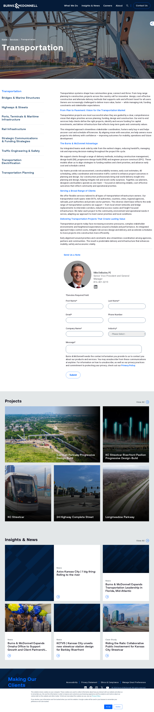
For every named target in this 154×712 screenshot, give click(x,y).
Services (14, 39)
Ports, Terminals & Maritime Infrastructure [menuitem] (20, 118)
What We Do (71, 5)
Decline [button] (118, 707)
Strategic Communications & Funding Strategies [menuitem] (20, 140)
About (119, 5)
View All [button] (141, 402)
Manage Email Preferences (134, 682)
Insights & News (91, 5)
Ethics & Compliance (110, 682)
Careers (107, 5)
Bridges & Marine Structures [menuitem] (21, 97)
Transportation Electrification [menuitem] (12, 161)
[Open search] (127, 6)
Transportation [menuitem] (12, 91)
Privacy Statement (89, 682)
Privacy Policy (96, 696)
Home (4, 39)
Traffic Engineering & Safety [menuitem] (21, 150)
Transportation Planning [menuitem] (18, 172)
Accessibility (72, 682)
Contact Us (142, 5)
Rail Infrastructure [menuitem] (14, 129)
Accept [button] (108, 707)
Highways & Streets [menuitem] (15, 107)
